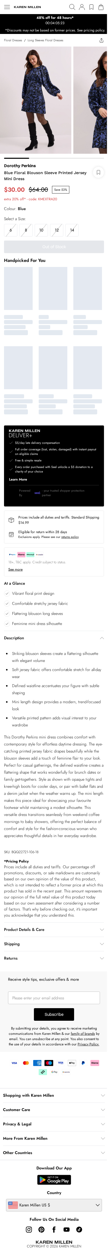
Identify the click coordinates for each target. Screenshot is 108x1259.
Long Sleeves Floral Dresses (45, 45)
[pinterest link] (40, 1246)
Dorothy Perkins (20, 167)
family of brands (83, 1044)
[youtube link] (65, 1246)
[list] (52, 20)
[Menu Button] (7, 7)
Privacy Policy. (52, 1060)
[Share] (97, 45)
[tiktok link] (77, 1246)
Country (52, 1209)
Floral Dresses (13, 45)
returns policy (70, 534)
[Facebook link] (52, 1246)
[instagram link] (27, 1246)
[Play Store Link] (52, 1196)
